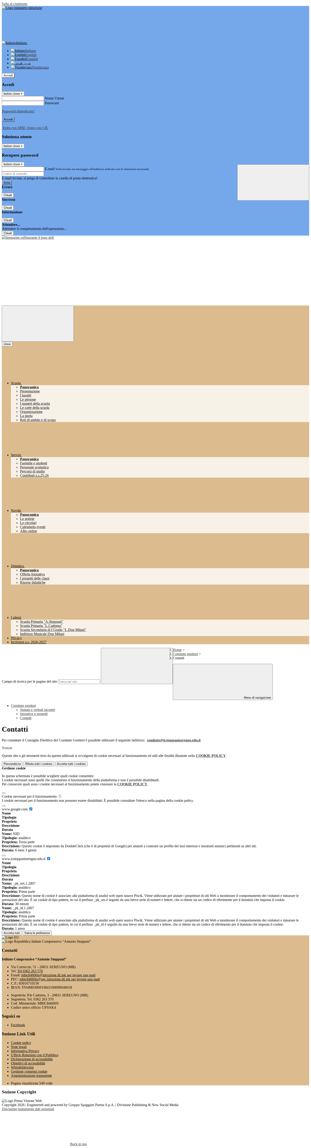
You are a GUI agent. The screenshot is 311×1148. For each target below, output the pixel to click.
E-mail (49, 169)
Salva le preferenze (37, 933)
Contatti (25, 718)
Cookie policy (21, 1043)
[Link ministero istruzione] (22, 8)
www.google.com (15, 809)
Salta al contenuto (14, 4)
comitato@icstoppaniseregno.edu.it (174, 740)
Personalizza (12, 764)
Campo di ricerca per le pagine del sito (29, 681)
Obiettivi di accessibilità (28, 1063)
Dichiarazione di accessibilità (32, 1059)
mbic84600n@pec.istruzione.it (60, 979)
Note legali (19, 1047)
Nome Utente (54, 98)
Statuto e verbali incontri (37, 710)
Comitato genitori (185, 654)
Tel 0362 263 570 (30, 971)
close (7, 344)
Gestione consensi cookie (29, 1071)
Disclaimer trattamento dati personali (28, 1109)
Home (177, 650)
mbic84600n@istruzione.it (58, 975)
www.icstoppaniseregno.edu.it (24, 859)
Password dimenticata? (18, 111)
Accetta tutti (71, 764)
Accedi (8, 75)
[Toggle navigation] (38, 323)
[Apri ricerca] (273, 182)
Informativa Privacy (25, 1051)
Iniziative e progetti (34, 714)
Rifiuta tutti (38, 764)
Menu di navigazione (257, 697)
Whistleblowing (22, 1067)
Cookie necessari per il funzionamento (30, 796)
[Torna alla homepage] (28, 237)
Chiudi (8, 195)
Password (52, 103)
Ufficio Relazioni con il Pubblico (34, 1055)
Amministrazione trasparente (31, 1075)
